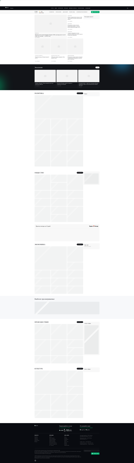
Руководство (66, 439)
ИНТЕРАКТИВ (60, 8)
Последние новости (88, 16)
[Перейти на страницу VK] (60, 430)
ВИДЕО (56, 8)
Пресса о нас (66, 441)
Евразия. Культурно (52, 439)
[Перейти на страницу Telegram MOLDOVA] (70, 430)
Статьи (97, 67)
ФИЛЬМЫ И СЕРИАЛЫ (73, 8)
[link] (37, 33)
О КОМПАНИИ (87, 8)
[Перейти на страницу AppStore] (88, 430)
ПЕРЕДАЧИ (66, 8)
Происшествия (37, 440)
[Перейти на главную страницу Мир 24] (7, 8)
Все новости (79, 93)
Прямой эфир (96, 453)
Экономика (36, 439)
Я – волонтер (51, 445)
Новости (65, 440)
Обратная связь (66, 445)
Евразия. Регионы (52, 440)
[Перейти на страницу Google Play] (82, 430)
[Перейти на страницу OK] (63, 430)
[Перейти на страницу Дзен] (67, 430)
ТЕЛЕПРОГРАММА (81, 8)
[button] (12, 8)
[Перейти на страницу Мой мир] (65, 430)
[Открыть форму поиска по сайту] (128, 8)
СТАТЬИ (52, 8)
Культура (36, 441)
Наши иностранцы (52, 441)
